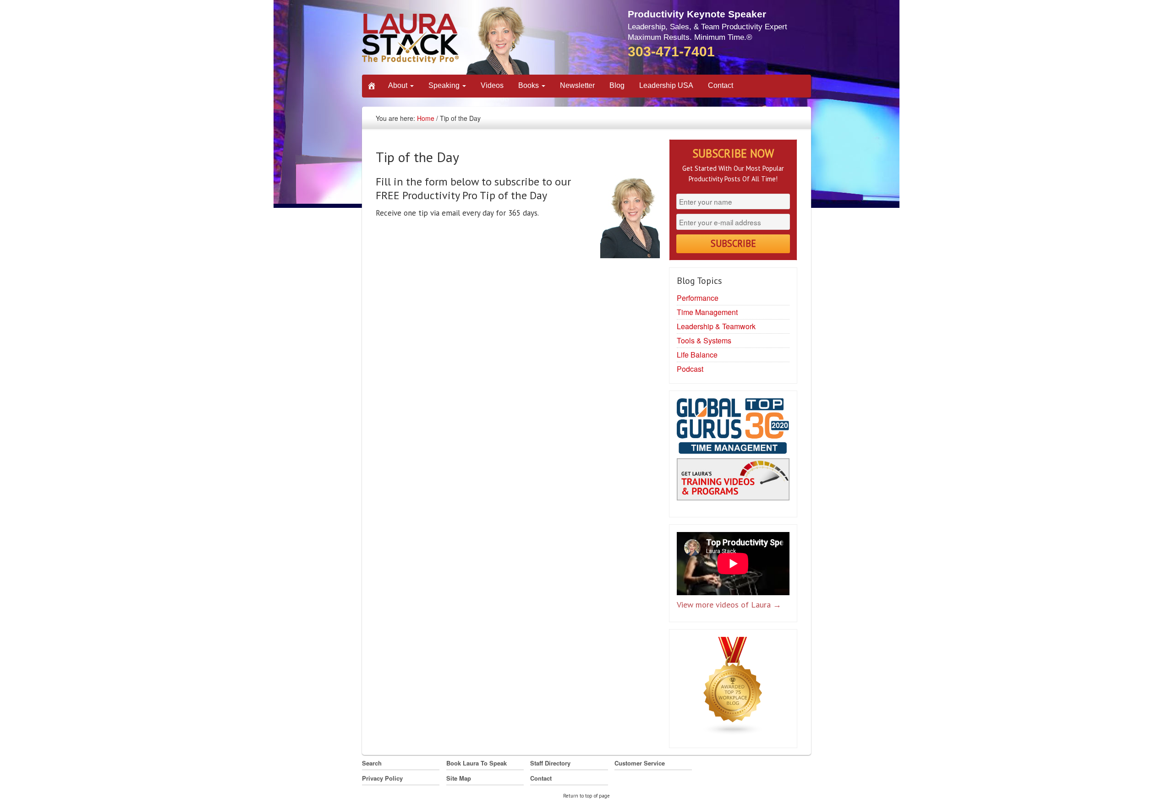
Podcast (690, 369)
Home (425, 118)
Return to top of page (586, 796)
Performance (697, 298)
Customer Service (639, 763)
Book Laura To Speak (476, 763)
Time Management (707, 312)
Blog (617, 85)
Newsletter (577, 85)
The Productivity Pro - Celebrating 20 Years (446, 40)
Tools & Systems (704, 340)
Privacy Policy (382, 778)
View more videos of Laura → (729, 604)
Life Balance (697, 354)
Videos (492, 85)
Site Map (458, 778)
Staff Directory (550, 763)
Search (372, 763)
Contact (720, 85)
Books (529, 85)
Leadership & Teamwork (716, 326)
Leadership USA (666, 85)
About (398, 85)
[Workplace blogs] (733, 688)
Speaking (444, 85)
